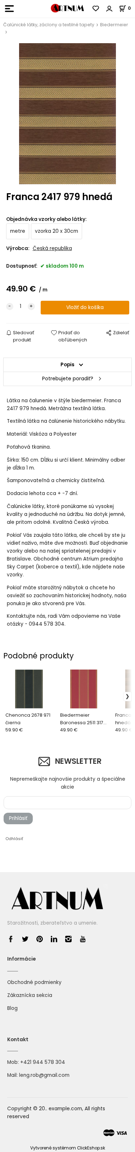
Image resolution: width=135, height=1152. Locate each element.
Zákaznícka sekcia (29, 995)
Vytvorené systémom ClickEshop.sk (67, 1148)
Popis (67, 364)
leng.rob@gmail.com (44, 1075)
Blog (12, 1008)
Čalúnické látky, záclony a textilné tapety (48, 25)
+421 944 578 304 (42, 1062)
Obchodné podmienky (34, 982)
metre (17, 231)
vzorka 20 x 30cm (56, 231)
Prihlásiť (18, 818)
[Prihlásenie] (109, 8)
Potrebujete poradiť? (67, 378)
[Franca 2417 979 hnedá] (68, 114)
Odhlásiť (14, 839)
